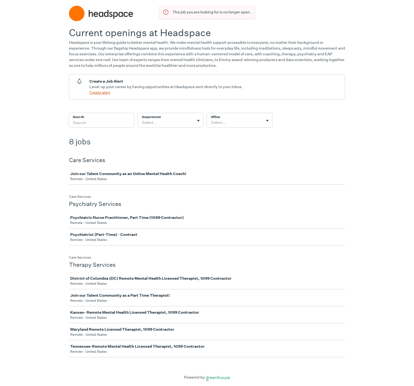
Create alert (99, 92)
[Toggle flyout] (198, 121)
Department (151, 117)
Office (215, 117)
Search (78, 117)
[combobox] (142, 122)
